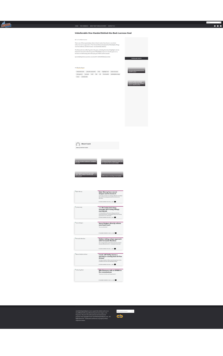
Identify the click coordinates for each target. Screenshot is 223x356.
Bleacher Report (80, 68)
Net (96, 74)
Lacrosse (87, 74)
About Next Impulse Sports (98, 26)
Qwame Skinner (103, 233)
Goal (99, 71)
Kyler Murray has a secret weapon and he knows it (108, 193)
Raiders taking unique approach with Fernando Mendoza (110, 240)
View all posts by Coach (82, 147)
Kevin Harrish (103, 201)
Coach (77, 39)
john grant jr (79, 74)
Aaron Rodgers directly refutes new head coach (110, 224)
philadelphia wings (115, 74)
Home (76, 26)
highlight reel (105, 71)
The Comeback (84, 26)
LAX (92, 74)
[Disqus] (99, 94)
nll (100, 74)
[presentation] (86, 197)
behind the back (80, 71)
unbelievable (84, 77)
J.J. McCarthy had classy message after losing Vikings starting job (109, 209)
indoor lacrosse (114, 71)
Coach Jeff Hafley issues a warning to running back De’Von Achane (110, 256)
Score (78, 77)
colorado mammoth (90, 71)
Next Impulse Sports (122, 311)
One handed (106, 74)
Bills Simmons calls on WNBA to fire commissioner (110, 271)
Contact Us (111, 26)
